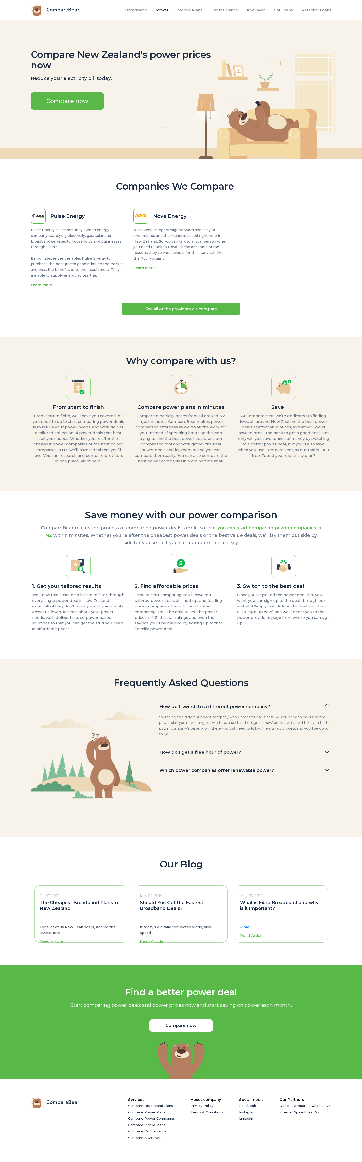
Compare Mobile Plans (146, 1125)
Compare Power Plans (146, 1112)
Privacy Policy (202, 1106)
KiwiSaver (256, 10)
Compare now (67, 101)
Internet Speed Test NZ (300, 1112)
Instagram (247, 1112)
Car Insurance (224, 10)
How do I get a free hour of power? (200, 752)
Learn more (41, 285)
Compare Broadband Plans (150, 1106)
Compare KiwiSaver (144, 1138)
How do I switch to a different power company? (214, 706)
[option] (81, 914)
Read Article (51, 941)
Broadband (137, 10)
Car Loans (283, 10)
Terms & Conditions (207, 1112)
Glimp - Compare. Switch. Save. (305, 1106)
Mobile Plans (190, 10)
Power (162, 10)
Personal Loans (316, 10)
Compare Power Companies (151, 1118)
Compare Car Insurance (147, 1131)
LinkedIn (246, 1118)
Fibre (244, 927)
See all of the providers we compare (181, 309)
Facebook (247, 1106)
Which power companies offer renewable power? (216, 770)
